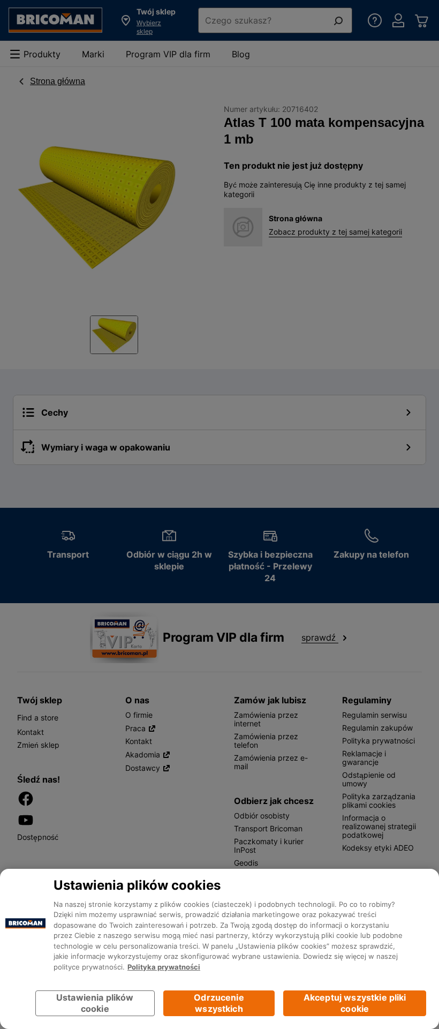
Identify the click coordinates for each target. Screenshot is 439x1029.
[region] (219, 949)
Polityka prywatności (163, 967)
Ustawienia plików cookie (95, 1003)
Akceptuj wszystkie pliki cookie (355, 1003)
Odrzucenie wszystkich (219, 1003)
